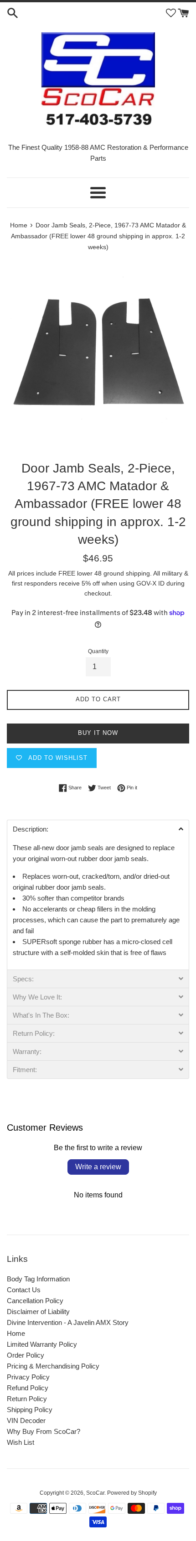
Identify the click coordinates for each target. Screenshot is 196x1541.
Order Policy (25, 1355)
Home (16, 1333)
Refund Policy (27, 1388)
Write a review (98, 1167)
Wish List (20, 1442)
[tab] (98, 829)
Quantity (98, 651)
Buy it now (98, 732)
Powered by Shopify (132, 1493)
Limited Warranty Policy (42, 1344)
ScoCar (95, 1493)
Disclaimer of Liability (38, 1311)
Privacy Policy (28, 1377)
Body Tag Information (38, 1279)
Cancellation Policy (35, 1301)
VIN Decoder (26, 1420)
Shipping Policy (29, 1409)
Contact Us (24, 1290)
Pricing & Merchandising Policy (53, 1366)
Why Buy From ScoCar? (43, 1431)
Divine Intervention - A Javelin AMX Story (68, 1322)
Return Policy (27, 1399)
